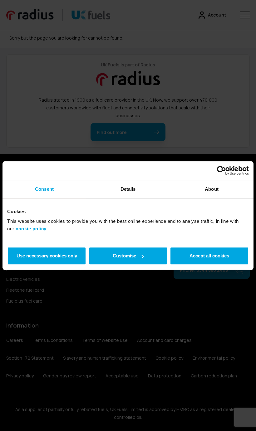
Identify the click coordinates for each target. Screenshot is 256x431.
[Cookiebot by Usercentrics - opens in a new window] (221, 170)
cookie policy (31, 228)
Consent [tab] (44, 189)
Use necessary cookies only (47, 255)
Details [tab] (128, 189)
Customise (124, 255)
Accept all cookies (209, 255)
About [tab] (212, 189)
